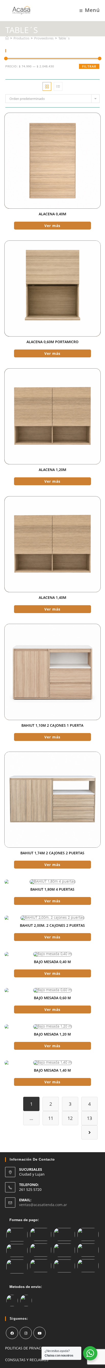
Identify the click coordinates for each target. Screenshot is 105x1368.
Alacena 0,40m (52, 213)
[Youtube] (39, 1333)
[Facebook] (12, 1333)
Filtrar (89, 66)
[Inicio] (7, 38)
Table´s (64, 38)
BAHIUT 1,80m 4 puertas (52, 889)
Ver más (52, 225)
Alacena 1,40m (52, 597)
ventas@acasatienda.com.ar (43, 1204)
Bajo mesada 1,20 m (52, 1034)
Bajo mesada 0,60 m (52, 997)
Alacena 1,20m (52, 469)
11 (50, 1118)
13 (89, 1118)
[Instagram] (26, 1333)
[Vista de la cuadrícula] (47, 86)
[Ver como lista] (58, 86)
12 (70, 1118)
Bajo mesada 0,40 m (52, 961)
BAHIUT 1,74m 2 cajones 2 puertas (52, 852)
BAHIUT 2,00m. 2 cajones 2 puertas (52, 925)
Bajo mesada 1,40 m (52, 1070)
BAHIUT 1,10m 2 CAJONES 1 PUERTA (52, 725)
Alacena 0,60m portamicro (52, 341)
